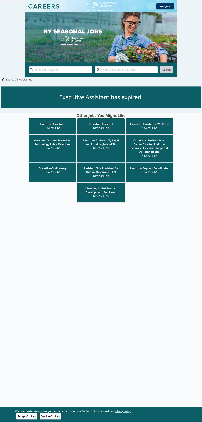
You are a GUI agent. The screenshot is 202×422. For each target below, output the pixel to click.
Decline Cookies (50, 416)
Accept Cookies (27, 416)
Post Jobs (165, 6)
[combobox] (60, 69)
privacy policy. (122, 411)
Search (167, 69)
